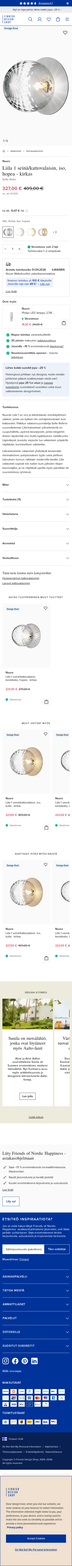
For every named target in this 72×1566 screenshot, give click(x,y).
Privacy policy (15, 1527)
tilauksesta (56, 346)
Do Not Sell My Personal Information (21, 1446)
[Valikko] (67, 19)
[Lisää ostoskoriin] (64, 323)
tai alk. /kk (13, 210)
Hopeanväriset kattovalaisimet (20, 578)
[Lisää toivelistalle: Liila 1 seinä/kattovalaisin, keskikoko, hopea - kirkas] (45, 608)
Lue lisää (7, 1189)
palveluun (17, 357)
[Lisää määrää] (19, 249)
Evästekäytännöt (35, 1451)
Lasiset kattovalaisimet (16, 583)
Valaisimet (15, 151)
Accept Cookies (36, 1538)
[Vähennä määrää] (5, 249)
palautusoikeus (46, 340)
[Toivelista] (49, 19)
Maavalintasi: (10, 1259)
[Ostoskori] (58, 19)
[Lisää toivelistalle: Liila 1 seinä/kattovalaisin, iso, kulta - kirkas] (45, 733)
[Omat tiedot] (40, 19)
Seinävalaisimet (34, 151)
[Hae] (30, 19)
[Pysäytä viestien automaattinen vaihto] (67, 3)
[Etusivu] (3, 151)
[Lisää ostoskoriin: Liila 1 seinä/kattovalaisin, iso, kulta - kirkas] (46, 828)
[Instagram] (5, 1361)
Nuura (6, 161)
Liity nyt (45, 284)
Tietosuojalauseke (12, 1451)
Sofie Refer (9, 179)
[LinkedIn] (34, 1361)
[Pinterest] (25, 1361)
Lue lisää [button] (11, 291)
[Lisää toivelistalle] (65, 32)
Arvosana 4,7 (46, 3)
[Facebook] (15, 1361)
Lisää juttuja (36, 1117)
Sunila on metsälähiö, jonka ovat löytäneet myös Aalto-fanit (27, 1043)
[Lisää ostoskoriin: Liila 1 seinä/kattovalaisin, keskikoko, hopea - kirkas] (46, 702)
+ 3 (55, 232)
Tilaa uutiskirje (57, 1249)
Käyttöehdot (51, 1446)
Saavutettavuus (53, 1451)
